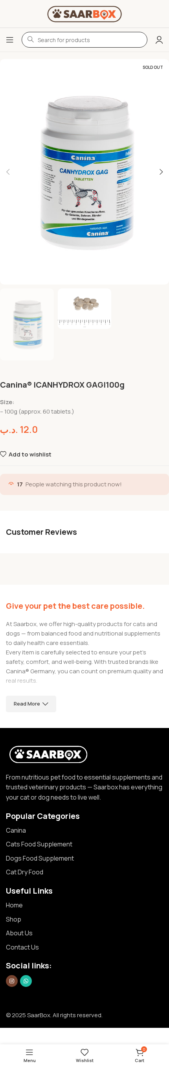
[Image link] (48, 753)
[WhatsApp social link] (26, 981)
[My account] (159, 40)
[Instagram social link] (12, 981)
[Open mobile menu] (10, 40)
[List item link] (84, 831)
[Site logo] (84, 13)
